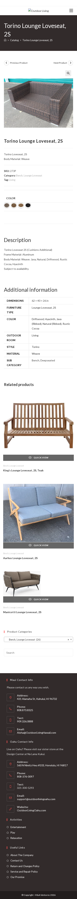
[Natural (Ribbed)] (21, 205)
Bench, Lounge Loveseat (29, 175)
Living (12, 179)
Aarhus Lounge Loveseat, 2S (20, 558)
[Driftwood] (7, 205)
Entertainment (18, 827)
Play (12, 832)
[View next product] (70, 63)
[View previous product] (6, 63)
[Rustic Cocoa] (28, 205)
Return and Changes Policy (24, 866)
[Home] (5, 40)
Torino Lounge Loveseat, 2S (37, 40)
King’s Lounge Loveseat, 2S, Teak (23, 470)
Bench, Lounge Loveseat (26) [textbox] (37, 639)
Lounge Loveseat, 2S (44, 307)
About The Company (21, 855)
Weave (36, 353)
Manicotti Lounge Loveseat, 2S (22, 612)
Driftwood (38, 319)
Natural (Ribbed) (52, 323)
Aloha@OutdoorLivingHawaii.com (36, 732)
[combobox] (38, 639)
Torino (35, 346)
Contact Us (16, 860)
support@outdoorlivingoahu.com (36, 799)
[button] (68, 73)
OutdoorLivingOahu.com (31, 810)
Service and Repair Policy (24, 871)
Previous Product (18, 62)
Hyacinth (50, 319)
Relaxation (16, 837)
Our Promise (17, 877)
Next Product (60, 62)
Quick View (40, 457)
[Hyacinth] (14, 205)
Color (10, 198)
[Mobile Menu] (71, 10)
